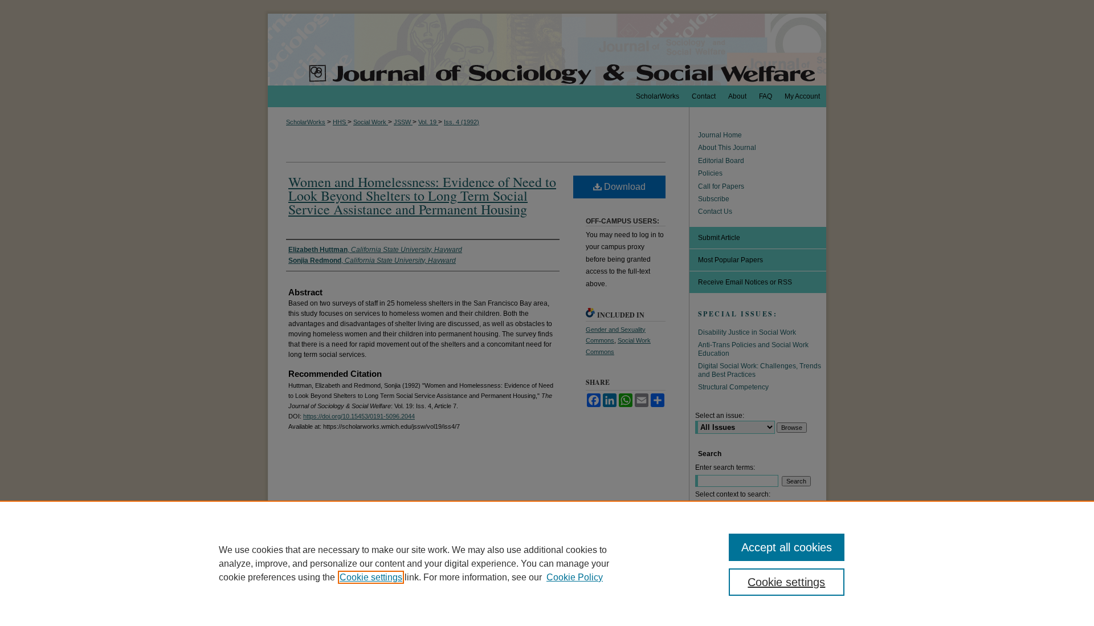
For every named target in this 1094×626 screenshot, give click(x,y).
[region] (547, 563)
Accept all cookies (786, 547)
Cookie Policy (574, 577)
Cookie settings (371, 577)
